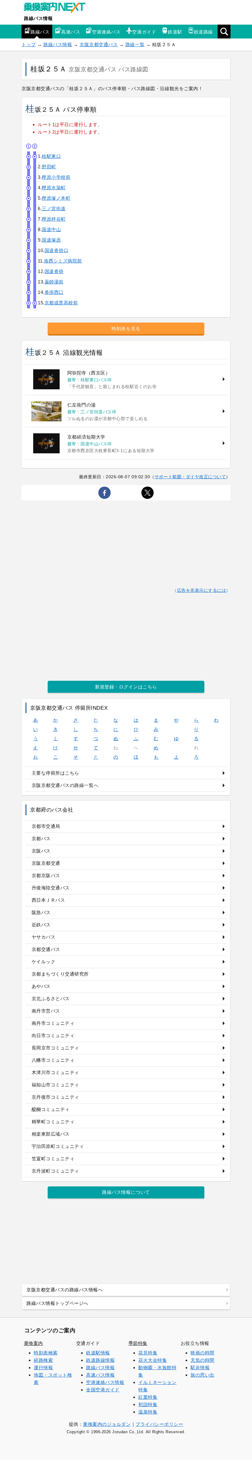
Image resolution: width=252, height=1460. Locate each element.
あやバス (41, 986)
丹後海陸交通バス (51, 887)
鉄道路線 (203, 31)
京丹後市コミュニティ (55, 1097)
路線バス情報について (126, 1192)
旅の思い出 (203, 1375)
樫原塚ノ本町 (56, 198)
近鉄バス (41, 924)
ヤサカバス (44, 937)
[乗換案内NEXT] (58, 8)
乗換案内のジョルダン (107, 1424)
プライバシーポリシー (159, 1424)
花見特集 (147, 1352)
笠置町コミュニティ (53, 1158)
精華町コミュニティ (53, 1121)
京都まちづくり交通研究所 (60, 974)
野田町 (49, 166)
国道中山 (51, 229)
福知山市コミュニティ (55, 1084)
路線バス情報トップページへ (57, 1303)
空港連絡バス (106, 31)
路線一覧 (134, 44)
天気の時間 (203, 1360)
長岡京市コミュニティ (55, 1047)
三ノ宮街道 (54, 208)
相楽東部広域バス (51, 1134)
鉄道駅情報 (98, 1352)
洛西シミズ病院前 (63, 260)
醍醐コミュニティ (51, 1109)
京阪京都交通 (46, 863)
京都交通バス (46, 949)
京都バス (41, 838)
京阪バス (41, 850)
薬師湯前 (54, 281)
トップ (29, 44)
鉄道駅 (175, 31)
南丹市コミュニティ (53, 1023)
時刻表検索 (46, 1352)
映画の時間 (203, 1352)
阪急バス (41, 912)
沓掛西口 (54, 292)
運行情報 (43, 1367)
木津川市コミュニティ (55, 1072)
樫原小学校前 (56, 177)
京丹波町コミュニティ (55, 1170)
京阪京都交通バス (99, 44)
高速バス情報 (100, 1375)
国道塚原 (51, 240)
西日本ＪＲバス (48, 900)
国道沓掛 (54, 271)
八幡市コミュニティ (53, 1060)
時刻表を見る (126, 328)
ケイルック (44, 961)
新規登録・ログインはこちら (126, 686)
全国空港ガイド (103, 1389)
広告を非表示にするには (201, 590)
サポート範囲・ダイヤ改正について (190, 476)
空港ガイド (144, 31)
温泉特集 (147, 1411)
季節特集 (138, 1343)
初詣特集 (147, 1404)
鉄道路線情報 (100, 1360)
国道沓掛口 (57, 250)
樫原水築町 (54, 187)
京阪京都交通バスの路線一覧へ (65, 785)
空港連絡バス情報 (105, 1382)
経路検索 (43, 1360)
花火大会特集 (152, 1360)
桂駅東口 (51, 156)
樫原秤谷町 (54, 219)
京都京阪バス (46, 875)
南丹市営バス (46, 1010)
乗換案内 (33, 1343)
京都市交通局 (46, 826)
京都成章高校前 (61, 302)
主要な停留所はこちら (55, 773)
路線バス (39, 31)
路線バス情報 (38, 18)
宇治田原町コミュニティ (58, 1146)
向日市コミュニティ (53, 1035)
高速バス (70, 31)
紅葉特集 (147, 1397)
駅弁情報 (200, 1367)
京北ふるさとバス (51, 998)
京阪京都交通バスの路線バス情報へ (64, 1289)
